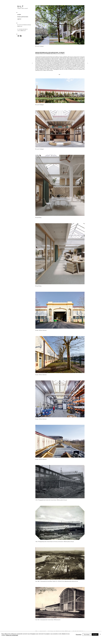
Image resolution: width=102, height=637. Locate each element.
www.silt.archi (43, 631)
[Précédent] (32, 63)
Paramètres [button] (78, 634)
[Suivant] (87, 63)
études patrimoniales (22, 16)
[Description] (59, 74)
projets (19, 14)
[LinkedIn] (21, 36)
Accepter (95, 634)
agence (19, 19)
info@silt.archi (23, 30)
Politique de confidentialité (12, 635)
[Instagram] (18, 36)
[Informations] (60, 74)
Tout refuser (87, 634)
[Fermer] (100, 634)
